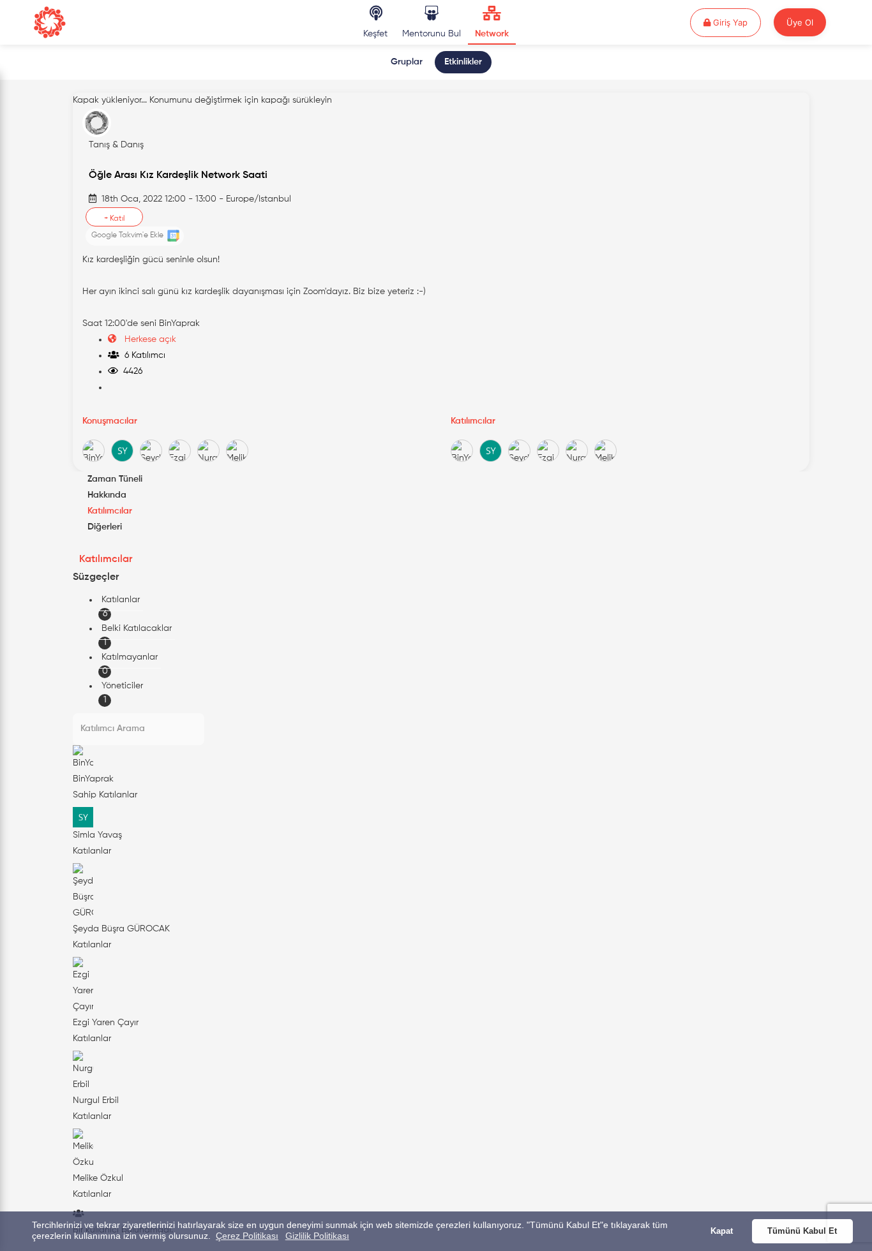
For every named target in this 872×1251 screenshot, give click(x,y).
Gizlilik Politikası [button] (317, 1236)
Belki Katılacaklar (136, 628)
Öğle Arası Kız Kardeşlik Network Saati (178, 175)
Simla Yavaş (97, 835)
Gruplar (407, 61)
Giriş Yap (735, 22)
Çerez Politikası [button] (247, 1236)
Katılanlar (120, 599)
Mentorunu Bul (431, 33)
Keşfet (375, 33)
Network (492, 33)
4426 (130, 371)
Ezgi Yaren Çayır (106, 1022)
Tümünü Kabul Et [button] (802, 1231)
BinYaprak (93, 778)
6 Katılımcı (142, 355)
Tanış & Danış (116, 144)
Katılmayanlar (129, 657)
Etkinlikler (463, 61)
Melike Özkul (98, 1178)
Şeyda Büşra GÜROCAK (121, 928)
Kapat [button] (721, 1231)
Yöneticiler (122, 685)
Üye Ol (799, 22)
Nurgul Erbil (96, 1100)
